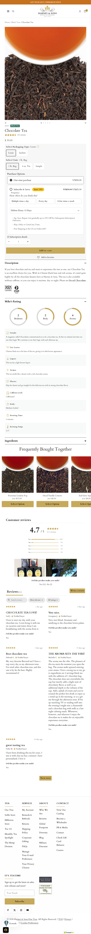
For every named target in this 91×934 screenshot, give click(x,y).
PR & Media (62, 827)
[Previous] (6, 123)
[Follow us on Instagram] (21, 910)
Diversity (43, 832)
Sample (39, 166)
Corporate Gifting (27, 839)
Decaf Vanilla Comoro (52, 496)
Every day (43, 201)
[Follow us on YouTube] (27, 910)
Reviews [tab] (14, 592)
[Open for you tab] (6, 930)
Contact (60, 832)
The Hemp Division (10, 844)
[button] (45, 539)
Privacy (67, 919)
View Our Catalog (61, 811)
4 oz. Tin (26, 166)
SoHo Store (10, 815)
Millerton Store (9, 822)
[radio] (45, 180)
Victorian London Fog (17, 496)
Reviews (43, 818)
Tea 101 (8, 828)
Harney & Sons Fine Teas (25, 919)
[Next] (85, 123)
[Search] (13, 11)
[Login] (80, 11)
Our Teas (9, 809)
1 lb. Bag (12, 166)
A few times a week (65, 201)
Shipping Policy (26, 830)
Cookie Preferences (29, 922)
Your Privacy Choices (28, 866)
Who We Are (43, 811)
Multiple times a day (20, 201)
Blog (41, 837)
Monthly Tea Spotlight (11, 836)
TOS (60, 919)
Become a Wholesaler (62, 820)
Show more (45, 778)
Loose (11, 152)
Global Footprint (43, 825)
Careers (60, 850)
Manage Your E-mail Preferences (28, 855)
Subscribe (19, 901)
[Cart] (85, 11)
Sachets (22, 152)
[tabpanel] (45, 690)
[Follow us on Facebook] (8, 910)
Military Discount (43, 844)
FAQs (24, 846)
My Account (28, 809)
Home (7, 22)
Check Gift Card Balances (62, 841)
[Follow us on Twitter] (14, 910)
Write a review (77, 590)
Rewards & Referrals (27, 817)
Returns (25, 823)
